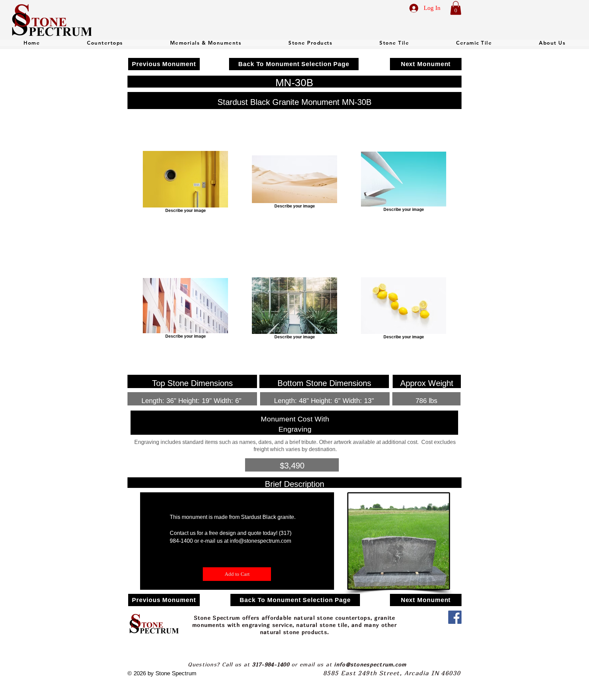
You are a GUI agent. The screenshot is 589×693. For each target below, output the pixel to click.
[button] (456, 8)
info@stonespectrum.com (260, 541)
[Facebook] (455, 617)
